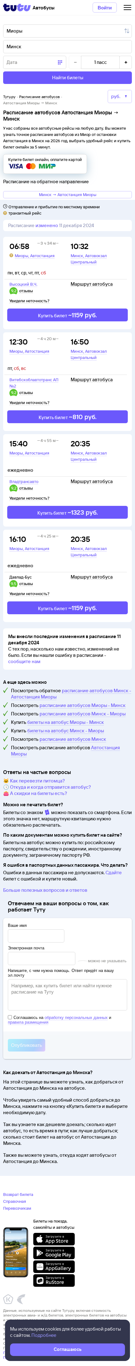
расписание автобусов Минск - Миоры (83, 714)
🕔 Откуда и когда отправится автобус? (47, 787)
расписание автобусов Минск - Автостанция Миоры (71, 694)
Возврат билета (18, 1194)
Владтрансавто (23, 481)
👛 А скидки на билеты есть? (35, 793)
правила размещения (28, 1022)
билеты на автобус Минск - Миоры (65, 731)
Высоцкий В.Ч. (23, 284)
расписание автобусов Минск (73, 739)
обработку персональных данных (76, 1017)
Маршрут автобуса (92, 284)
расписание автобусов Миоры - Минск (83, 705)
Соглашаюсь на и (59, 1020)
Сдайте (113, 872)
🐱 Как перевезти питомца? (34, 781)
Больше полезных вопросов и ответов (45, 890)
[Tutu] (17, 7)
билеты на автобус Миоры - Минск (65, 722)
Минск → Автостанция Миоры (67, 194)
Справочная (14, 1201)
